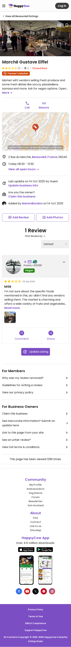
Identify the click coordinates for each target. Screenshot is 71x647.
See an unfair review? (16, 440)
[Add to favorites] (66, 25)
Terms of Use (35, 616)
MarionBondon (32, 203)
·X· (44, 236)
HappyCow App (35, 537)
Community (35, 479)
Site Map (35, 530)
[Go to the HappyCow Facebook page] (19, 591)
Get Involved (36, 505)
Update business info (23, 185)
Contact (35, 522)
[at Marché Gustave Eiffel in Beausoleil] (35, 38)
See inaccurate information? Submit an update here (28, 423)
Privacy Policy (35, 609)
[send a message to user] (30, 262)
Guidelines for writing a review (22, 385)
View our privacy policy (17, 392)
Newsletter (36, 501)
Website (44, 107)
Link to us (35, 526)
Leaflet (12, 147)
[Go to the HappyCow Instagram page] (52, 591)
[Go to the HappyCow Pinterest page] (44, 591)
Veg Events (35, 493)
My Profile (35, 484)
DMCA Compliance (35, 623)
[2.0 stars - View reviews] (9, 68)
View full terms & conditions (20, 447)
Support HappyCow (36, 630)
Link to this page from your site (23, 433)
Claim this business (22, 196)
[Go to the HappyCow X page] (35, 591)
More (5, 93)
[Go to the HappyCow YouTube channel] (27, 591)
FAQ (35, 518)
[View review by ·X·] (13, 266)
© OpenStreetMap (39, 147)
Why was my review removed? (22, 378)
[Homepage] (19, 5)
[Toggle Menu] (4, 6)
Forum (36, 497)
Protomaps (23, 147)
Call (27, 107)
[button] (35, 128)
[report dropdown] (64, 262)
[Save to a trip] (59, 25)
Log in (62, 6)
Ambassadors (35, 489)
